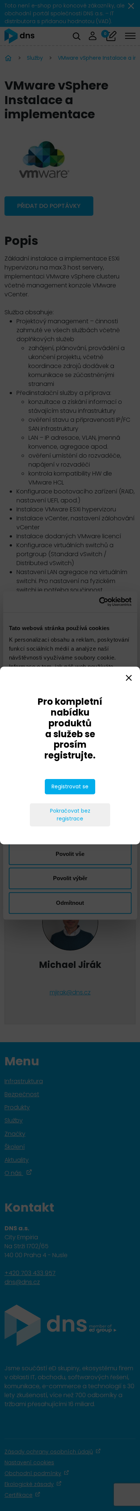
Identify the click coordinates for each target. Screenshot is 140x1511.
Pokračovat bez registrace (70, 814)
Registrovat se (70, 786)
